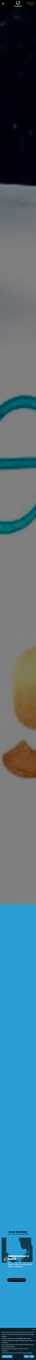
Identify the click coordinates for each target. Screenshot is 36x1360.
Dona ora (31, 4)
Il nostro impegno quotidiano (17, 1280)
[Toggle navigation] (3, 3)
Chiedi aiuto (30, 3)
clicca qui (30, 1353)
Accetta (26, 1356)
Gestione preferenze (7, 1356)
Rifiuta (31, 1356)
